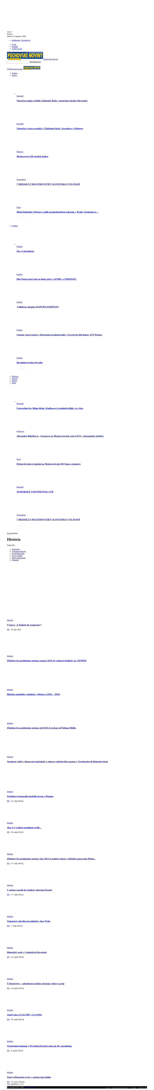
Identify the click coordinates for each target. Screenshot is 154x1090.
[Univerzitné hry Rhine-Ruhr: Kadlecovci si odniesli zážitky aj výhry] (30, 401)
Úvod (9, 533)
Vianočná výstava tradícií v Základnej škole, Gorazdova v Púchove (50, 128)
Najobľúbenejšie (18, 554)
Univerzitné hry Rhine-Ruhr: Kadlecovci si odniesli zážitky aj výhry (50, 408)
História (10, 620)
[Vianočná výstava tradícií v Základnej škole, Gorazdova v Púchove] (30, 122)
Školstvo (20, 152)
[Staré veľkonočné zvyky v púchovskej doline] (20, 1070)
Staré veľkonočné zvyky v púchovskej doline (29, 1077)
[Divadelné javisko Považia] (30, 356)
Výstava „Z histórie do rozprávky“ (24, 625)
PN (8, 630)
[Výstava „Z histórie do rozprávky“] (39, 618)
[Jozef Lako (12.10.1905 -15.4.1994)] (21, 1008)
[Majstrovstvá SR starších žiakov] (30, 150)
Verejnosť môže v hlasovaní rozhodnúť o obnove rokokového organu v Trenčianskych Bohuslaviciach (57, 761)
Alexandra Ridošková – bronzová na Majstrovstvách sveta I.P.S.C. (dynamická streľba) (60, 436)
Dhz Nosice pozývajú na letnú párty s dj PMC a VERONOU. (47, 279)
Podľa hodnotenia (18, 558)
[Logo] (15, 69)
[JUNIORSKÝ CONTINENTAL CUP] (30, 485)
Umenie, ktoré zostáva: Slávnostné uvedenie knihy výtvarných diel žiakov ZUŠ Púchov (59, 335)
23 (12, 1084)
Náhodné (15, 560)
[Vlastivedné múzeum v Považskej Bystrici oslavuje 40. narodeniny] (19, 1039)
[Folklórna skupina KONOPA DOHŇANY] (30, 300)
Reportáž (20, 96)
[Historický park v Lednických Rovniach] (20, 946)
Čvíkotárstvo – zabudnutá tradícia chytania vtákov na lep (35, 983)
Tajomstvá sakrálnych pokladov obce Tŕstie (28, 921)
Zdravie (15, 379)
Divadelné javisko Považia (30, 362)
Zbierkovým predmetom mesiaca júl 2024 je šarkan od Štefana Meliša (41, 728)
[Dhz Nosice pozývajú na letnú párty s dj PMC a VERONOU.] (30, 272)
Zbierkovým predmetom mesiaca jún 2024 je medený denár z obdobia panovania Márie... (51, 858)
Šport (19, 207)
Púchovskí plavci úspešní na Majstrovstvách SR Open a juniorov (49, 464)
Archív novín (17, 49)
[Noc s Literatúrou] (30, 244)
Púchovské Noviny (30, 1087)
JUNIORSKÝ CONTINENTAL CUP (35, 492)
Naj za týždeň (17, 556)
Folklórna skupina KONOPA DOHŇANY (38, 307)
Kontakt (15, 47)
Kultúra (15, 226)
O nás (14, 44)
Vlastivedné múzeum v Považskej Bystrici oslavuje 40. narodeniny (39, 1046)
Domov (15, 73)
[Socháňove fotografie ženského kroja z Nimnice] (15, 789)
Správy (14, 75)
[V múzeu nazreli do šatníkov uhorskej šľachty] (21, 883)
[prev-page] (18, 217)
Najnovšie (15, 549)
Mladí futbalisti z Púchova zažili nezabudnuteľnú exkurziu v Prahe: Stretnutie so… (58, 212)
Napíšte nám (142, 1088)
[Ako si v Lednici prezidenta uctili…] (20, 821)
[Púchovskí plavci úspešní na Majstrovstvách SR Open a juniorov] (30, 457)
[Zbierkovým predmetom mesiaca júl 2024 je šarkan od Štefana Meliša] (23, 721)
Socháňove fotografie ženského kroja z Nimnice (30, 796)
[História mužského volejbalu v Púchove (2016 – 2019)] (23, 687)
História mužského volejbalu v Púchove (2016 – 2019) (33, 694)
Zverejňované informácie (120, 1088)
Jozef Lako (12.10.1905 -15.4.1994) (24, 1015)
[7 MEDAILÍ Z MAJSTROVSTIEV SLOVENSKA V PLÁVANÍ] (30, 177)
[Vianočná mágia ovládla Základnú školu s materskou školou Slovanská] (30, 94)
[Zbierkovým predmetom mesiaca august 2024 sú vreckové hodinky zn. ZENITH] (23, 654)
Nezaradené (21, 179)
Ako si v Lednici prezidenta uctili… (24, 827)
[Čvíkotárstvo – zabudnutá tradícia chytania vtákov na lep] (21, 977)
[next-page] (22, 217)
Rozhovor (20, 431)
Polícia (14, 381)
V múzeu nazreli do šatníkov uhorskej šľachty (29, 890)
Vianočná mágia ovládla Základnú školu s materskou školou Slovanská (52, 100)
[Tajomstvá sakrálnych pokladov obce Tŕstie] (21, 914)
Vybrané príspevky (19, 551)
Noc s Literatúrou (25, 251)
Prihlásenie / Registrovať (21, 40)
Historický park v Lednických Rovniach (27, 952)
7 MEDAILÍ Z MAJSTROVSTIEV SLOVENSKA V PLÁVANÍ (48, 184)
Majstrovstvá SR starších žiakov (32, 156)
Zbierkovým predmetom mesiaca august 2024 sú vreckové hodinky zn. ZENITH (46, 660)
